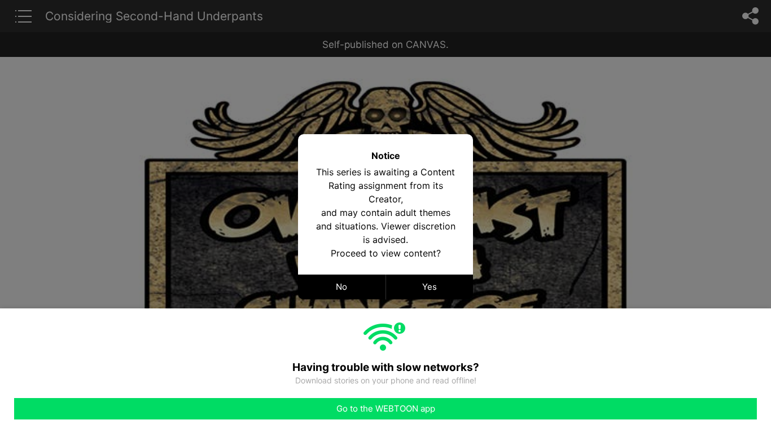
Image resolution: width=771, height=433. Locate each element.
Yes (429, 286)
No (341, 286)
